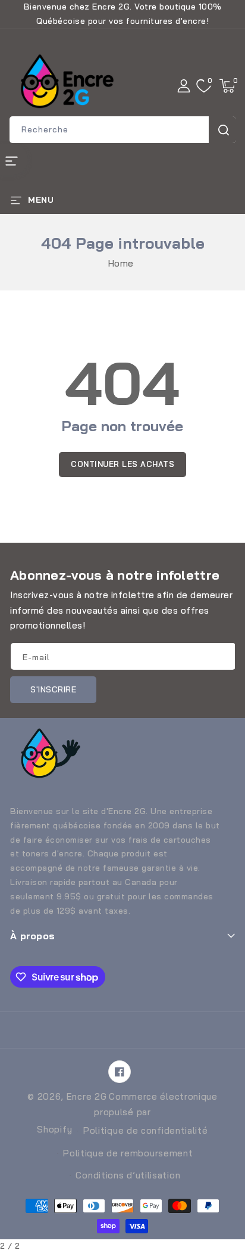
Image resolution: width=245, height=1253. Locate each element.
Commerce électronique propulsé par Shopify (127, 1113)
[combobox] (122, 129)
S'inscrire (53, 689)
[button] (227, 86)
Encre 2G (87, 1096)
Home (121, 263)
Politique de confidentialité (145, 1130)
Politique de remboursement (128, 1153)
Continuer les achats (122, 464)
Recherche (222, 129)
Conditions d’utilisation (128, 1175)
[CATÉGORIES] (14, 159)
